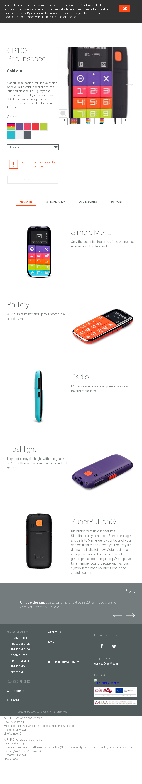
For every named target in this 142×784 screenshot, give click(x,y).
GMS (51, 641)
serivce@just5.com (106, 663)
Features (26, 201)
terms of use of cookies (62, 17)
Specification (55, 201)
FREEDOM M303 (20, 661)
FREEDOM (17, 672)
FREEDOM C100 (20, 649)
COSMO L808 (19, 638)
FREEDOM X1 (19, 666)
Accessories (88, 201)
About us (54, 632)
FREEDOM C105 (20, 643)
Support (116, 201)
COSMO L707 (19, 655)
